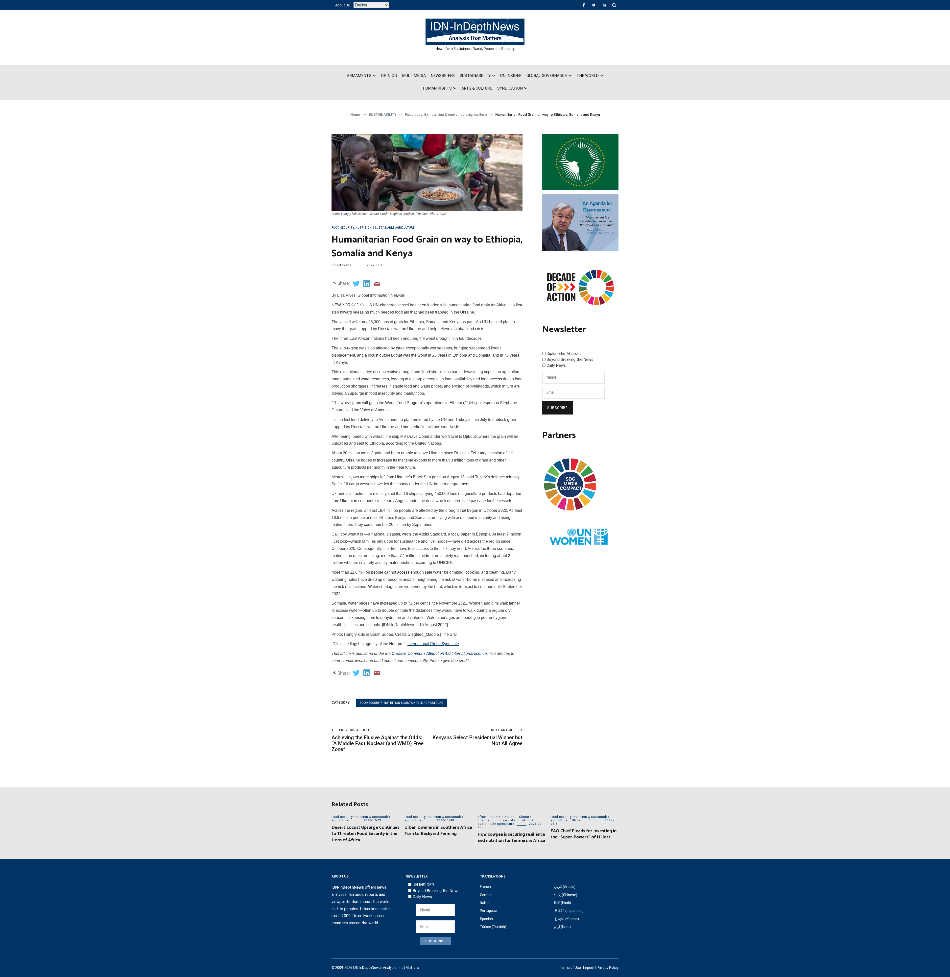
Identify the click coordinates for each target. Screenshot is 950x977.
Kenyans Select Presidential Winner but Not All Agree (477, 737)
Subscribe (557, 408)
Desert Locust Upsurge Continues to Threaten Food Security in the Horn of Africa (365, 834)
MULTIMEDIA (414, 75)
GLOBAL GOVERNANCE (546, 75)
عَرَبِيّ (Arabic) (564, 887)
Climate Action (503, 817)
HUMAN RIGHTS (437, 88)
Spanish (486, 919)
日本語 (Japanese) (569, 911)
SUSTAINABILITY (475, 75)
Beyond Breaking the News (569, 359)
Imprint (588, 968)
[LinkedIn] (604, 5)
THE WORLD (587, 75)
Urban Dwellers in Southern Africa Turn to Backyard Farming (438, 830)
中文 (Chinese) (565, 895)
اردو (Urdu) (562, 927)
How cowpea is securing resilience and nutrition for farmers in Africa (511, 837)
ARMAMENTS (359, 75)
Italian (485, 903)
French (485, 887)
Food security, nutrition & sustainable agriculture (373, 227)
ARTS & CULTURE (476, 88)
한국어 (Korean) (566, 919)
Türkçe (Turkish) (493, 927)
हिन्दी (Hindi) (562, 903)
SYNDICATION (510, 88)
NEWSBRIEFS (443, 75)
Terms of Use (570, 968)
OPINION (389, 75)
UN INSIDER (511, 75)
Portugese (488, 911)
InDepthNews (342, 265)
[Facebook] (583, 5)
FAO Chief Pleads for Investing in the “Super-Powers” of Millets (583, 834)
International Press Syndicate (433, 644)
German (486, 895)
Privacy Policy (607, 968)
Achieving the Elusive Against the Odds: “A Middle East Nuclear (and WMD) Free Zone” (378, 740)
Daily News (556, 365)
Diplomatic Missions (563, 353)
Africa (482, 817)
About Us (342, 5)
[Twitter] (593, 5)
